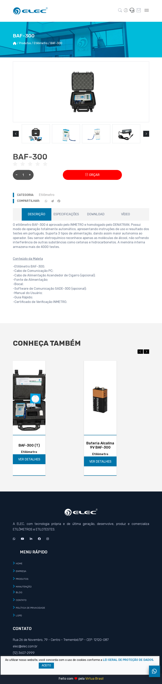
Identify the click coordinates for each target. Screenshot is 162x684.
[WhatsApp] (154, 671)
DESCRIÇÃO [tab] (36, 214)
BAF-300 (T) (29, 445)
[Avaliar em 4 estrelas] (39, 164)
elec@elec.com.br (25, 646)
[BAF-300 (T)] (29, 398)
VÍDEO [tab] (125, 214)
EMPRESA (21, 571)
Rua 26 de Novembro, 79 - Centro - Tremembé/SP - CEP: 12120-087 (61, 640)
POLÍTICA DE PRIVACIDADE (30, 607)
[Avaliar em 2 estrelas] (24, 164)
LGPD (19, 615)
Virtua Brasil (94, 678)
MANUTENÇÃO (24, 586)
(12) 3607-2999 (24, 653)
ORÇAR (94, 175)
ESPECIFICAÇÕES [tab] (66, 214)
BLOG (19, 592)
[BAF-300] (81, 92)
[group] (36, 133)
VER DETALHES (29, 459)
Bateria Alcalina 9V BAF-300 (100, 445)
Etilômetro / (42, 43)
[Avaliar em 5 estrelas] (46, 164)
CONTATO (21, 600)
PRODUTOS (22, 579)
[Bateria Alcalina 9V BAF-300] (100, 398)
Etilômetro (46, 195)
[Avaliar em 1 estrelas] (16, 164)
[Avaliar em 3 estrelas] (31, 164)
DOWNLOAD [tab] (96, 214)
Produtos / (26, 43)
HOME (19, 563)
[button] (16, 134)
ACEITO (46, 665)
